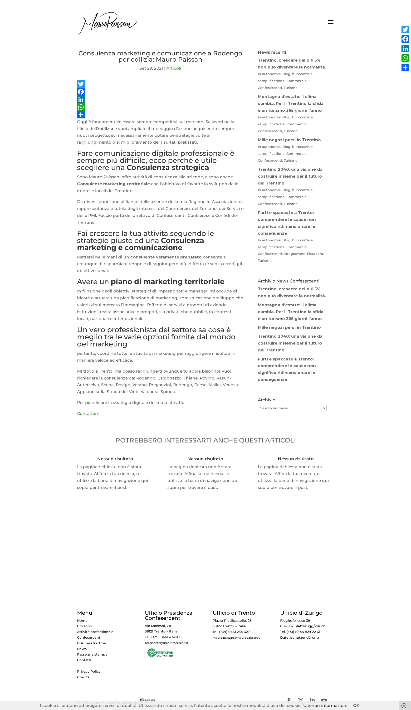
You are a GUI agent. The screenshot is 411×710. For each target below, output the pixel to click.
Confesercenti (89, 637)
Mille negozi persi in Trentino (289, 327)
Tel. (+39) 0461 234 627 (231, 632)
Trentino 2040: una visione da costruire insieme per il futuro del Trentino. (290, 343)
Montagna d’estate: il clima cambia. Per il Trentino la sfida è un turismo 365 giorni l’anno (290, 311)
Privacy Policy (89, 671)
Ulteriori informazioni (325, 705)
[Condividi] (160, 114)
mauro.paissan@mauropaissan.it (236, 637)
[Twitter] (160, 84)
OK (356, 705)
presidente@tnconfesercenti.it (166, 643)
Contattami (89, 413)
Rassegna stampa (92, 654)
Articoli (173, 68)
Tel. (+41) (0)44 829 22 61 (300, 632)
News (82, 649)
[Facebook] (160, 92)
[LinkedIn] (160, 99)
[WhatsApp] (160, 107)
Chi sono (84, 626)
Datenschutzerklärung (299, 637)
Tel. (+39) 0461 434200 (163, 637)
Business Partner (91, 643)
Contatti (84, 660)
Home (82, 620)
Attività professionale (95, 632)
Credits (83, 677)
